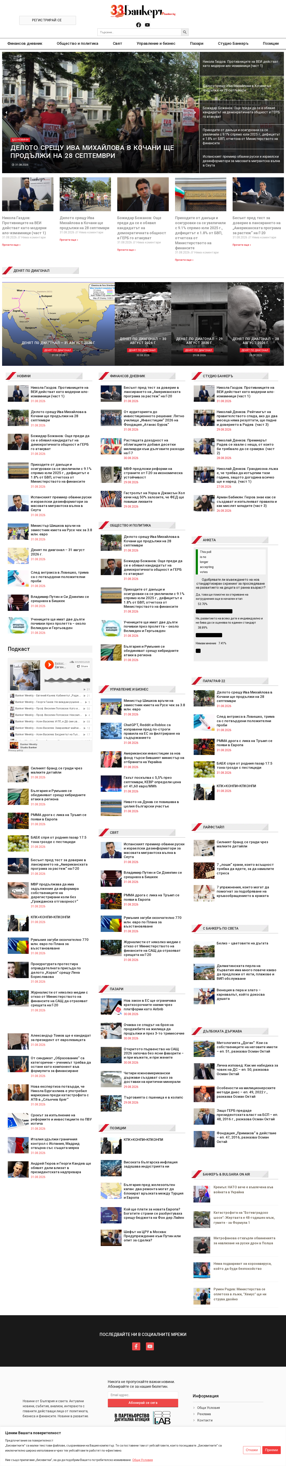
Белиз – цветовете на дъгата (242, 943)
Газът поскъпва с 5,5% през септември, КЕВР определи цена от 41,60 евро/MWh (152, 781)
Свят (117, 43)
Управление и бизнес (156, 43)
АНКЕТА (209, 540)
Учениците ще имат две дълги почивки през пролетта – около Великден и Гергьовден (58, 623)
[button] (6, 112)
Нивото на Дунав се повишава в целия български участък (151, 804)
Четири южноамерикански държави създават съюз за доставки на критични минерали (152, 1077)
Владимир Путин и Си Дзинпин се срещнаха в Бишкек (60, 599)
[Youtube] (147, 24)
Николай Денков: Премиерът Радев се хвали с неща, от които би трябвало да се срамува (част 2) (246, 446)
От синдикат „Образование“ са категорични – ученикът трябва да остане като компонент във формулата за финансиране (61, 1064)
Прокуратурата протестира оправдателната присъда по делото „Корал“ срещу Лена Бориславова (56, 970)
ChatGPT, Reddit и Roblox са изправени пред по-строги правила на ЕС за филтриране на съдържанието (152, 731)
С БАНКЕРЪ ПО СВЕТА (220, 928)
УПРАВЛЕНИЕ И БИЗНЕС (129, 689)
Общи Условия (142, 1460)
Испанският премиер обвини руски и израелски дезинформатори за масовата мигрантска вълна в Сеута (61, 503)
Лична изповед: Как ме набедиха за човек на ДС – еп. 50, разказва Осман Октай (247, 1069)
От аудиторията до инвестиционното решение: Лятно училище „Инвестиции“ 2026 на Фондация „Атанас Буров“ (154, 418)
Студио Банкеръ (233, 43)
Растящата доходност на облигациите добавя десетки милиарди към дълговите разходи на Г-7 (154, 446)
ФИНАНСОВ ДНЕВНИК (127, 376)
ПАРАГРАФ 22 (214, 681)
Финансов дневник (24, 43)
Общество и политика (77, 43)
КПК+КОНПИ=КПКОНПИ (50, 917)
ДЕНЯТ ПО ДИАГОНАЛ (31, 271)
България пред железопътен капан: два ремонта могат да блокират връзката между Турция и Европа (153, 1191)
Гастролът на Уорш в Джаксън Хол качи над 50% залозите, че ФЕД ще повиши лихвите (154, 497)
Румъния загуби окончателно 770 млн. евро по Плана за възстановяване (60, 944)
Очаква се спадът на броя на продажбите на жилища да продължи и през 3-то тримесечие (154, 1029)
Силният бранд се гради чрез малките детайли (56, 770)
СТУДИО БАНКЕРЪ (218, 376)
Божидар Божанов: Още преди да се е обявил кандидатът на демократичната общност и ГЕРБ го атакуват (141, 228)
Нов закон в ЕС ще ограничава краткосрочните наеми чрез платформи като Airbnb (150, 1004)
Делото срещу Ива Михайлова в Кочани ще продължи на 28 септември (84, 223)
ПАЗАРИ (116, 989)
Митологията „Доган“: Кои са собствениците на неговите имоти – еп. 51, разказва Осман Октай (247, 1047)
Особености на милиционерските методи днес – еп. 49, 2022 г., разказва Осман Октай (246, 1092)
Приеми (271, 1450)
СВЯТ (114, 833)
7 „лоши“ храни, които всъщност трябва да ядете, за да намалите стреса (245, 868)
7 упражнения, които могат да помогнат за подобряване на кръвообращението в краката (243, 891)
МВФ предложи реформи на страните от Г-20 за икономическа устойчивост (153, 473)
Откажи (252, 1450)
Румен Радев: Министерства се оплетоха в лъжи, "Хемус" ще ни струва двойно (240, 1294)
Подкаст (19, 649)
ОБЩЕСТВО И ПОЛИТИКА (130, 525)
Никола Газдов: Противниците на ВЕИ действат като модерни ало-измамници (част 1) (60, 391)
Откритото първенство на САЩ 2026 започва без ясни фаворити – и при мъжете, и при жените (154, 1053)
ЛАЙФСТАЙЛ (213, 827)
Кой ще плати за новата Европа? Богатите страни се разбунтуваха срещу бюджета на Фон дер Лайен (154, 1213)
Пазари (196, 43)
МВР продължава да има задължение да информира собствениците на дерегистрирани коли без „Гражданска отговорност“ (55, 892)
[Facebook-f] (136, 1346)
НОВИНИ (24, 376)
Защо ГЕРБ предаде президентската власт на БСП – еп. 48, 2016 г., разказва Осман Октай (247, 1114)
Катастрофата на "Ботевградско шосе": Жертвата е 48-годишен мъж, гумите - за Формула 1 (244, 1218)
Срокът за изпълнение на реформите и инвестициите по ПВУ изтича (61, 1119)
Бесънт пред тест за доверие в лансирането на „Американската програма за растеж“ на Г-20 (59, 864)
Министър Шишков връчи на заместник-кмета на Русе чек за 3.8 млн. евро (61, 529)
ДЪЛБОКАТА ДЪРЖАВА (222, 1031)
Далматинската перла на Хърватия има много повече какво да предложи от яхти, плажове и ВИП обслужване (246, 972)
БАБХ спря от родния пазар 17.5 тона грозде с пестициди (58, 839)
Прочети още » (11, 244)
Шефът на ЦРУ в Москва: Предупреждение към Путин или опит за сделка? (152, 1236)
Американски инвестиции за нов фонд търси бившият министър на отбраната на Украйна (154, 757)
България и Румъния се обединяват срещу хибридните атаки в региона (58, 795)
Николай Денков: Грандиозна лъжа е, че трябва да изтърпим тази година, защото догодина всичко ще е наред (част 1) (247, 475)
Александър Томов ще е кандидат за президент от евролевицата (61, 1037)
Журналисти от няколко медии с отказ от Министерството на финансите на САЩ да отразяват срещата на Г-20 (59, 998)
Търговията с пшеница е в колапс (153, 1097)
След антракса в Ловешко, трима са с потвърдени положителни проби (60, 576)
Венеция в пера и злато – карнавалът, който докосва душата (241, 994)
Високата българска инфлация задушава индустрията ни (151, 1164)
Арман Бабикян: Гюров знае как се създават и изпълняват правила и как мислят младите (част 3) (247, 501)
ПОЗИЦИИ (118, 1128)
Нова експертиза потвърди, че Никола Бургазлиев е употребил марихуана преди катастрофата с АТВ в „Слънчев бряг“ (60, 1092)
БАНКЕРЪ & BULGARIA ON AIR (226, 1174)
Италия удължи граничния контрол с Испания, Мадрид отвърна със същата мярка (55, 1143)
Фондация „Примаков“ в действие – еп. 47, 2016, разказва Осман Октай (246, 1137)
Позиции (271, 43)
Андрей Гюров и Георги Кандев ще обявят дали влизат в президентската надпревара (61, 1167)
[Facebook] (138, 24)
